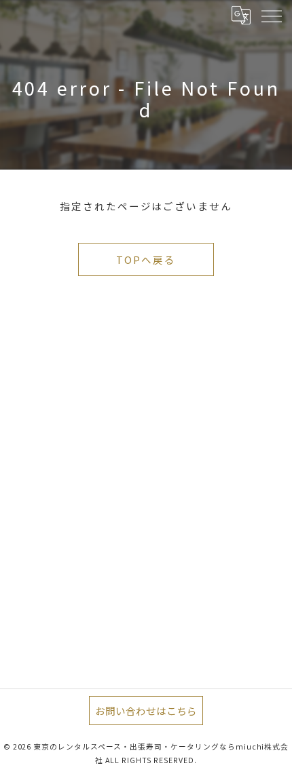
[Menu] (271, 15)
